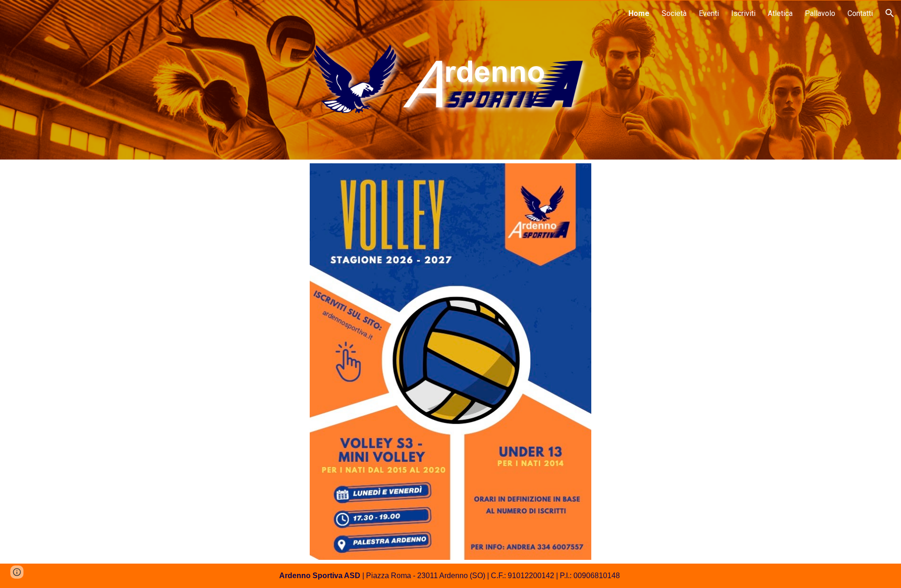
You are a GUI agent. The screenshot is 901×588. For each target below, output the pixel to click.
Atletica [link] (780, 13)
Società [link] (674, 13)
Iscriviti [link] (743, 13)
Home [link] (638, 13)
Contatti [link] (860, 13)
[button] (889, 13)
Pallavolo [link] (820, 13)
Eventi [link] (709, 13)
